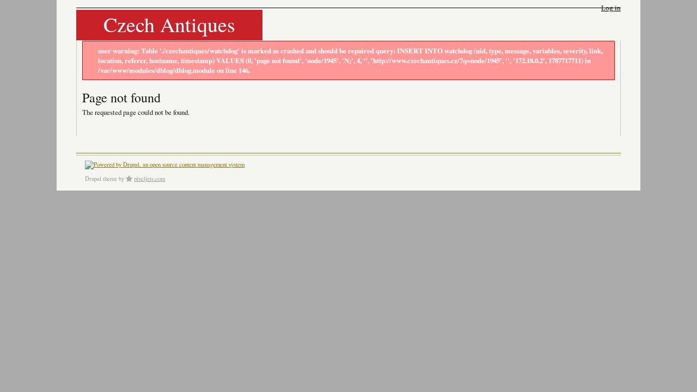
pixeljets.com (149, 178)
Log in (611, 8)
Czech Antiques (169, 24)
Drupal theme (101, 178)
